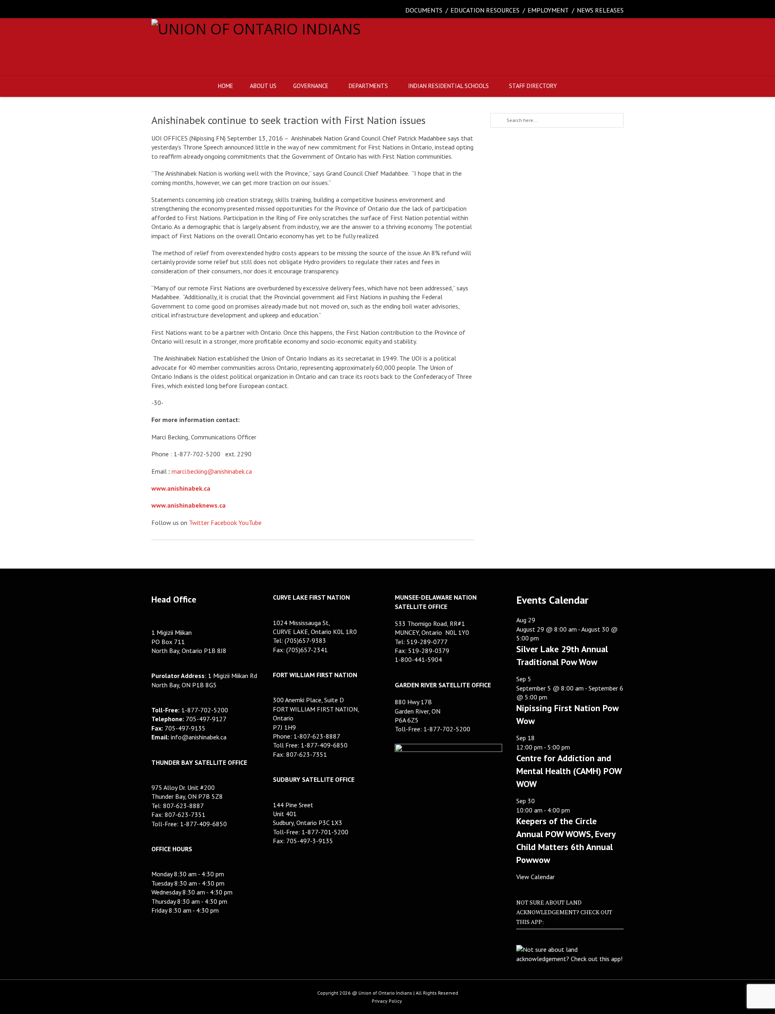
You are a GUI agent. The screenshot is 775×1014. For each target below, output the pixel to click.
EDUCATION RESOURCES (484, 10)
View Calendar (535, 877)
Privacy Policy (387, 1001)
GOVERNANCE (311, 86)
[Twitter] (176, 10)
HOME (225, 86)
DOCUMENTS (423, 10)
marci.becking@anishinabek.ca (212, 471)
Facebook (224, 523)
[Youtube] (208, 10)
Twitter (199, 523)
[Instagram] (192, 10)
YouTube (250, 523)
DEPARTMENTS (368, 86)
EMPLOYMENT (548, 10)
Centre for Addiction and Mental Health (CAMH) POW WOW (569, 770)
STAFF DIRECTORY (533, 86)
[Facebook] (159, 10)
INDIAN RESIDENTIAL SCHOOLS (448, 86)
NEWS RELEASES (600, 10)
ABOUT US (263, 86)
